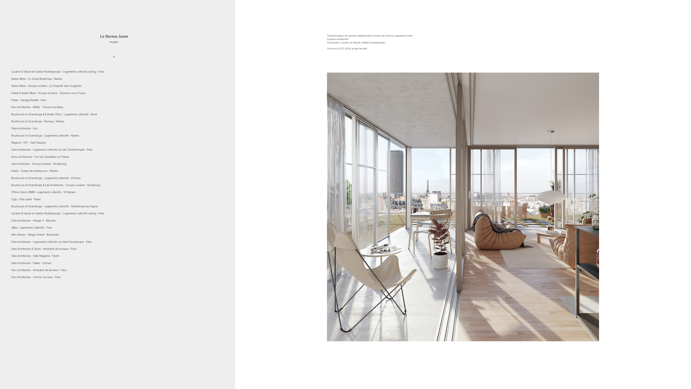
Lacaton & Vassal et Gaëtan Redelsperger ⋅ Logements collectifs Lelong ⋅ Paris (57, 71)
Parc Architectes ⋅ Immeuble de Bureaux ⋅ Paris (39, 270)
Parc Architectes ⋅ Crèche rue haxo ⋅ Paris (36, 277)
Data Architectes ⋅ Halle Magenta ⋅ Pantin (35, 255)
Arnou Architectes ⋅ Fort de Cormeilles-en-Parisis (40, 156)
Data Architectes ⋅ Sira (24, 128)
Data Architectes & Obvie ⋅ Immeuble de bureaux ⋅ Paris (44, 248)
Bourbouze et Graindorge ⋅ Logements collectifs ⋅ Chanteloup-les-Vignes (54, 206)
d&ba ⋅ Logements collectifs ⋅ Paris (31, 227)
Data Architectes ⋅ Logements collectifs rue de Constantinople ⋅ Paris (51, 149)
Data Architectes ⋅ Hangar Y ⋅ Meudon (33, 220)
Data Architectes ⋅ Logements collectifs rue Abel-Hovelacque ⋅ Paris (51, 241)
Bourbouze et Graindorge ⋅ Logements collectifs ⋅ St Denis (46, 178)
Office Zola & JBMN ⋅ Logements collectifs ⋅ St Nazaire (43, 192)
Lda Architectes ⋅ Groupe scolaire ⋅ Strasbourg (38, 163)
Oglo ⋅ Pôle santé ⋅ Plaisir (26, 199)
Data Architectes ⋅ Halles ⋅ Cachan (31, 263)
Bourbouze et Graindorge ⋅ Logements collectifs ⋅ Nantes (45, 135)
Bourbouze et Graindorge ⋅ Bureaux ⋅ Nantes (37, 121)
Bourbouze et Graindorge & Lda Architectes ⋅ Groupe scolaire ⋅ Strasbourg (55, 185)
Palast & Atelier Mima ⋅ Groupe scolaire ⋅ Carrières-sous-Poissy (48, 93)
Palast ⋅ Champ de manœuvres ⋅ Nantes (34, 170)
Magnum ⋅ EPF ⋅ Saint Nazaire (28, 142)
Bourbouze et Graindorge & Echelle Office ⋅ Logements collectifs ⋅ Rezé (54, 114)
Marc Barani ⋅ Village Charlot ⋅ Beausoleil (35, 234)
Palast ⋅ (28, 100)
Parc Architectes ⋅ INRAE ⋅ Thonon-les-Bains (37, 107)
